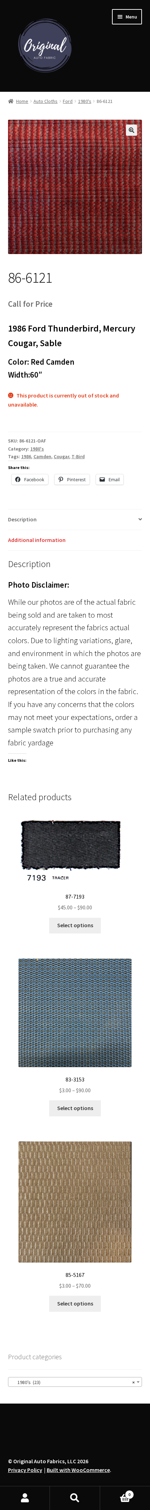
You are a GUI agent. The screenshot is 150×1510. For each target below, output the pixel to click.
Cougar (61, 456)
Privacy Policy (25, 1469)
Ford (68, 101)
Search (75, 1498)
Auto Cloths (45, 101)
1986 (26, 456)
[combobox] (75, 1382)
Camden (42, 456)
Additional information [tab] (37, 539)
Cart (115, 1492)
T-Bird (78, 456)
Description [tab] (22, 519)
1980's (84, 101)
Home (22, 101)
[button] (131, 130)
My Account (25, 1498)
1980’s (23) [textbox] (73, 1382)
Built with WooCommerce (78, 1469)
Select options (75, 925)
